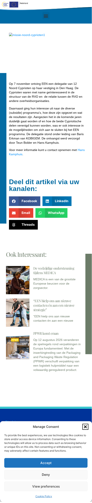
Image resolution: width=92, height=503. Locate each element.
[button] (85, 427)
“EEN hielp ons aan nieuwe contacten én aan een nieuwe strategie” (53, 305)
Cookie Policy (43, 496)
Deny (46, 475)
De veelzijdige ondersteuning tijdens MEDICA (53, 270)
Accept (46, 463)
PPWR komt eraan (46, 333)
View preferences (46, 486)
